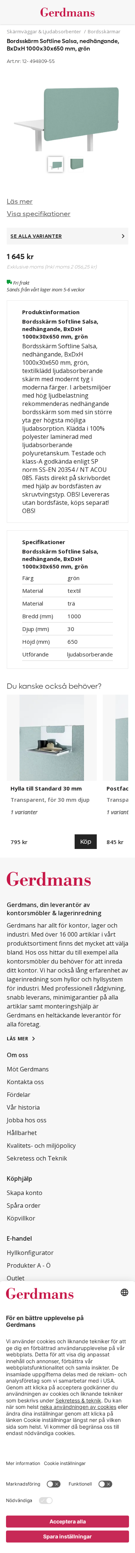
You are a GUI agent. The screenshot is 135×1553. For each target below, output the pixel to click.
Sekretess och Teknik (37, 1158)
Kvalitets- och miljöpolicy (41, 1145)
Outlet (15, 1278)
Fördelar (18, 1095)
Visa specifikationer (38, 214)
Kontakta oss (25, 1082)
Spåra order (23, 1205)
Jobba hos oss (26, 1120)
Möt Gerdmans (28, 1069)
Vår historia (23, 1107)
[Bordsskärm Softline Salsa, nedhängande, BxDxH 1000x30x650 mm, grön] (67, 109)
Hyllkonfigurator (30, 1253)
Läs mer (20, 201)
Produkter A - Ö (29, 1265)
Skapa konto (24, 1193)
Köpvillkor (21, 1218)
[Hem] (67, 12)
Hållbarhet (22, 1133)
